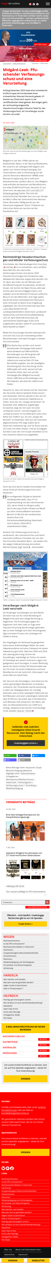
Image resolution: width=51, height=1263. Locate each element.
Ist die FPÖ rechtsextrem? (14, 944)
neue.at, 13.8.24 (24, 710)
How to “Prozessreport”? (13, 988)
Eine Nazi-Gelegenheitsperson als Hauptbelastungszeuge (23, 815)
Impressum (23, 1254)
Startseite (7, 63)
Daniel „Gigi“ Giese (19, 547)
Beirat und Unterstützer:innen (28, 1249)
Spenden (25, 1078)
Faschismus (8, 950)
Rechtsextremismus (11, 940)
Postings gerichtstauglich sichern (17, 999)
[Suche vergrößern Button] (47, 902)
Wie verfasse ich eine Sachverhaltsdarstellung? (22, 1003)
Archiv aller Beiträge (11, 1012)
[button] (10, 755)
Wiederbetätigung (14, 788)
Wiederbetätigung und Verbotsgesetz (18, 962)
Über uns (8, 1249)
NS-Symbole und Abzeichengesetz (17, 965)
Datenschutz (9, 1254)
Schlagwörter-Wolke (11, 1015)
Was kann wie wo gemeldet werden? (18, 982)
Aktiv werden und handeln (14, 979)
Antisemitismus (9, 956)
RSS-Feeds (7, 1018)
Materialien (25, 1049)
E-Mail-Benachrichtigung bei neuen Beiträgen (25, 1028)
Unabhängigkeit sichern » (26, 743)
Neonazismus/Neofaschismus (20, 779)
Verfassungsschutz (15, 785)
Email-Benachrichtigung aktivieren (24, 769)
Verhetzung (8, 968)
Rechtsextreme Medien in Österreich (18, 947)
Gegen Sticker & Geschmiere (15, 985)
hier (11, 267)
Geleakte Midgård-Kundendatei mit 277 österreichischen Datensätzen (24, 854)
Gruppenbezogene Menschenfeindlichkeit (20, 953)
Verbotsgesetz (25, 782)
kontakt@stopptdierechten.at (15, 1113)
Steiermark (11, 782)
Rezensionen (25, 1054)
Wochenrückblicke (25, 1037)
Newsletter (8, 1006)
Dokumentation (19, 63)
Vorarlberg (31, 785)
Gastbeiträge (25, 1043)
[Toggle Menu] (48, 4)
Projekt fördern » (25, 924)
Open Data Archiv (10, 1009)
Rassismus (7, 959)
